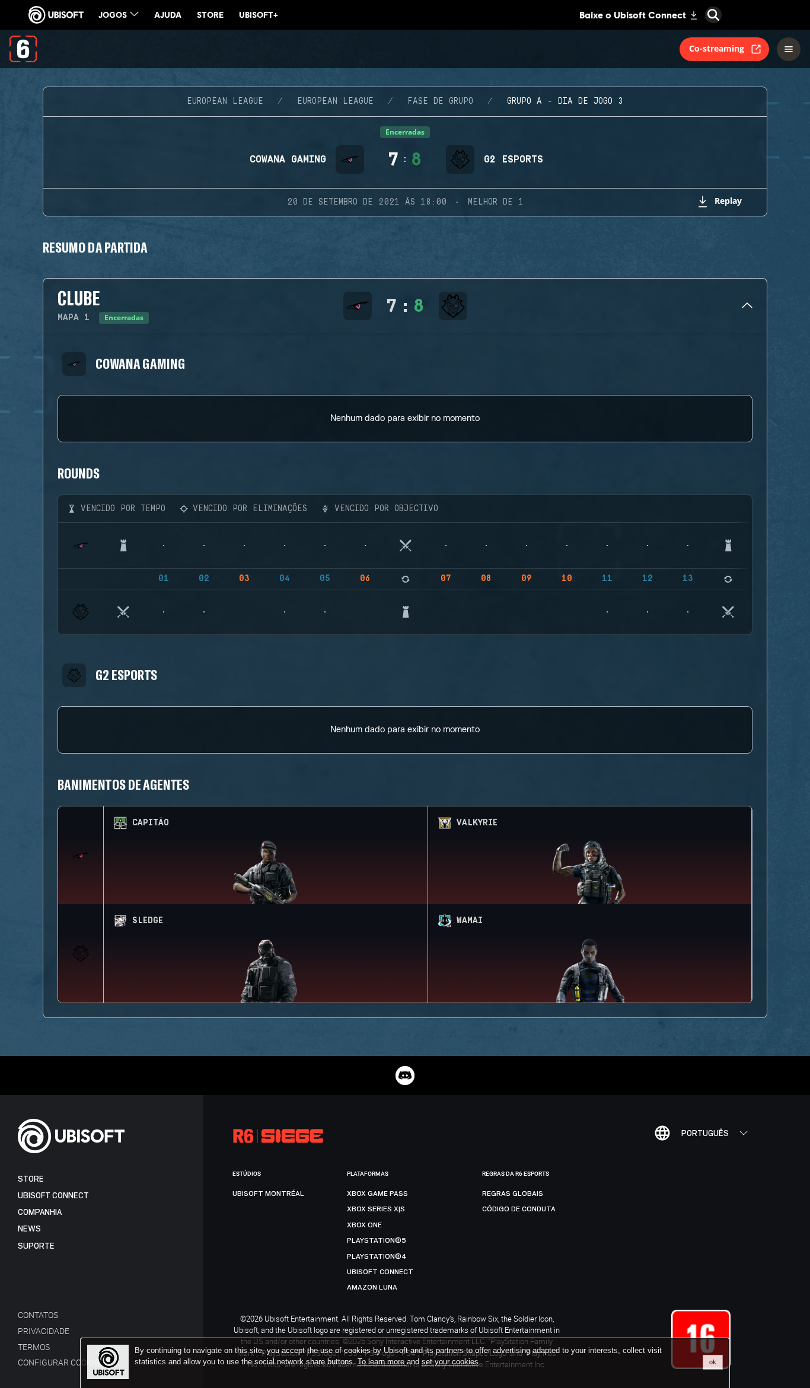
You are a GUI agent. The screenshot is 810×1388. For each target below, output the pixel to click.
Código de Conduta (519, 1209)
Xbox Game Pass (377, 1193)
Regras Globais (512, 1193)
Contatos (38, 1314)
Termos (34, 1346)
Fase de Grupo (440, 101)
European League (225, 101)
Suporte (36, 1246)
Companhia (40, 1212)
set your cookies (450, 1362)
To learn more (382, 1361)
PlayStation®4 (377, 1256)
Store (31, 1179)
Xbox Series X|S (376, 1209)
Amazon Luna (372, 1287)
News (29, 1228)
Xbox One (364, 1225)
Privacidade (43, 1330)
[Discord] (405, 1075)
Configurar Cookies (61, 1362)
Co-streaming (716, 48)
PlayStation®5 (376, 1240)
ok (712, 1361)
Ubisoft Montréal (268, 1193)
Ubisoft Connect (53, 1195)
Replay (728, 200)
